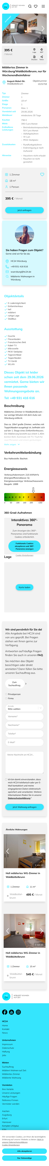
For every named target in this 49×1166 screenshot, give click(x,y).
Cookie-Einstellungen (11, 1145)
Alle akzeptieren (24, 1151)
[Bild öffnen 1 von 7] (24, 28)
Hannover (6, 1122)
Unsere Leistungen (11, 1093)
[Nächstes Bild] (43, 28)
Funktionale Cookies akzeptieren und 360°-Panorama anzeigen (24, 546)
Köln (4, 1129)
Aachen (5, 1111)
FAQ (40, 655)
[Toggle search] (30, 6)
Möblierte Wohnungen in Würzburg (22, 278)
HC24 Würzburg (19, 261)
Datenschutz (8, 1048)
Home (5, 1025)
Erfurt (4, 1118)
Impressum (7, 1044)
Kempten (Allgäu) (10, 1125)
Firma (11, 698)
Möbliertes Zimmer (11, 1074)
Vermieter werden (10, 1104)
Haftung (6, 1051)
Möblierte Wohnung (11, 1077)
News (5, 1032)
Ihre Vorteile (8, 1089)
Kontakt (5, 1029)
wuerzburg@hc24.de (21, 271)
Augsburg (7, 1114)
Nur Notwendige (24, 1158)
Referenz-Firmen (10, 1100)
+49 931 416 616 (19, 266)
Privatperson (14, 694)
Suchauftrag (8, 1066)
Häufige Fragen (9, 1096)
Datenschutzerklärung (19, 798)
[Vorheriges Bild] (6, 28)
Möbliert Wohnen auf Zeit (14, 1070)
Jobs (4, 1055)
